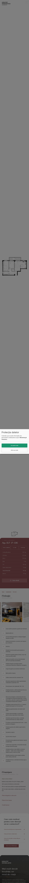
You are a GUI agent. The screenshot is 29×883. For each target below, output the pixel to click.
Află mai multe (14, 450)
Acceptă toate (14, 445)
